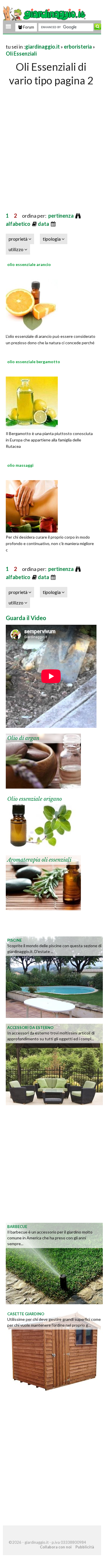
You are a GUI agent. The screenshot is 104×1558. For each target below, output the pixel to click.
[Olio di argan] (43, 760)
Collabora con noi (56, 1547)
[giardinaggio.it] (45, 13)
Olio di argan (23, 738)
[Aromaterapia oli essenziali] (43, 882)
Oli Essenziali (21, 53)
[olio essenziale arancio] (32, 304)
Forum (28, 27)
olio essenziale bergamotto (33, 361)
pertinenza (61, 215)
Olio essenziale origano (34, 799)
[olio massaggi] (32, 505)
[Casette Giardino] (54, 1350)
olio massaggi (20, 465)
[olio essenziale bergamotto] (32, 402)
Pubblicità (84, 1547)
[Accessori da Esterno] (54, 1063)
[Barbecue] (54, 1262)
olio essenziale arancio (29, 264)
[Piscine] (54, 976)
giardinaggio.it (42, 46)
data (44, 224)
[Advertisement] (52, 143)
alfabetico (18, 224)
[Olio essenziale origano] (43, 821)
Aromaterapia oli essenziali (39, 860)
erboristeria (78, 46)
